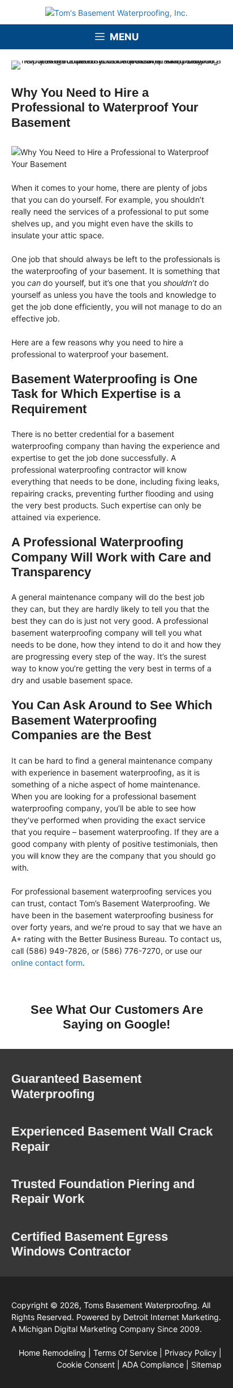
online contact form (47, 962)
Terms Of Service (125, 1352)
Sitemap (206, 1364)
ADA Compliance (153, 1364)
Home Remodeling (52, 1352)
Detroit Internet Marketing (171, 1317)
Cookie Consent (86, 1364)
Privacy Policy (191, 1352)
